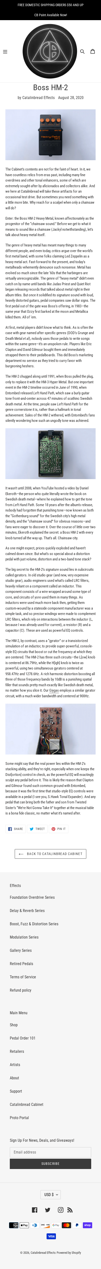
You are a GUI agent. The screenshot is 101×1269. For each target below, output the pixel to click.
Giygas (54, 690)
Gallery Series (21, 950)
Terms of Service (23, 977)
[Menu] (8, 51)
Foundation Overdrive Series (32, 897)
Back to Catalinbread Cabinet (54, 854)
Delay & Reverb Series (27, 910)
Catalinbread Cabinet (26, 1104)
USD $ (49, 1194)
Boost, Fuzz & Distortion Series (34, 924)
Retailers (17, 1051)
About (14, 1078)
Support (16, 1091)
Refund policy (20, 990)
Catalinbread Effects (43, 1253)
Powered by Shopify (69, 1253)
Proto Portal (19, 1117)
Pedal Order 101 (23, 1038)
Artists (15, 1064)
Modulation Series (24, 937)
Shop (14, 1025)
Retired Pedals (21, 963)
